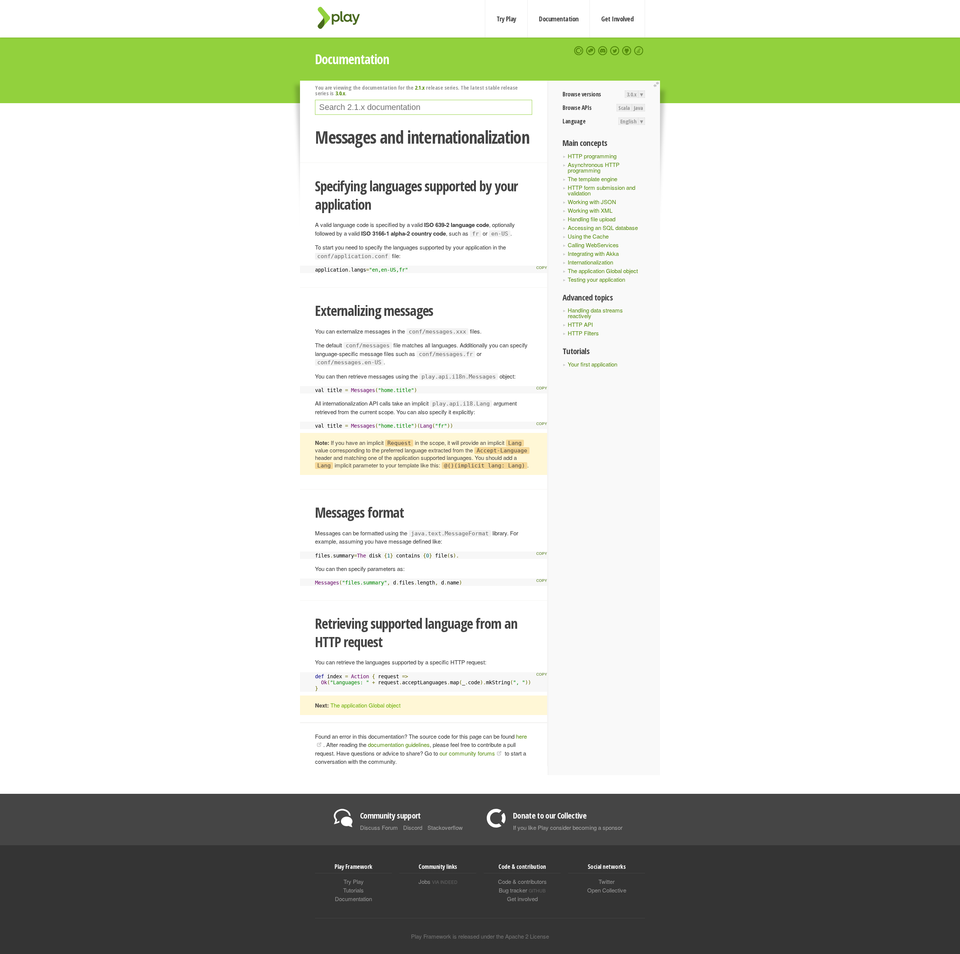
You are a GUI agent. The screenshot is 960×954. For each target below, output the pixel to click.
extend (657, 84)
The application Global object (603, 271)
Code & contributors (522, 881)
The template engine (592, 179)
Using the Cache (588, 236)
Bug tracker (522, 890)
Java (638, 107)
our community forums (467, 753)
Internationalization (590, 262)
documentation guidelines (399, 744)
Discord (412, 827)
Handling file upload (591, 219)
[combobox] (423, 107)
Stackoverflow (445, 827)
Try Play (506, 18)
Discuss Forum (379, 827)
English (628, 121)
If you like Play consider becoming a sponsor (567, 827)
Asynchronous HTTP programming (594, 167)
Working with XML (590, 210)
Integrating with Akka (593, 253)
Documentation (558, 18)
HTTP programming (592, 156)
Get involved (522, 899)
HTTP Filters (583, 333)
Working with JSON (592, 202)
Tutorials (353, 890)
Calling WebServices (593, 245)
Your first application (592, 364)
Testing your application (596, 279)
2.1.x (420, 87)
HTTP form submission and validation (601, 190)
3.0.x (632, 94)
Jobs (438, 881)
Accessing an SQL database (603, 227)
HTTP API (580, 324)
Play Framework (343, 18)
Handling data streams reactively (595, 313)
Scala (624, 107)
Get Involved (617, 18)
